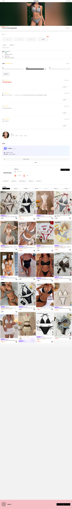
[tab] (6, 188)
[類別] (4, 1)
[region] (36, 65)
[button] (2, 1)
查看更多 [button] (67, 63)
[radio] (7, 39)
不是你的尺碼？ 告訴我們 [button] (5, 47)
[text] (36, 82)
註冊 (63, 504)
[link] (66, 1)
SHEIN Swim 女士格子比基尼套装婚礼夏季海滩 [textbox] (9, 28)
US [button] (4, 34)
